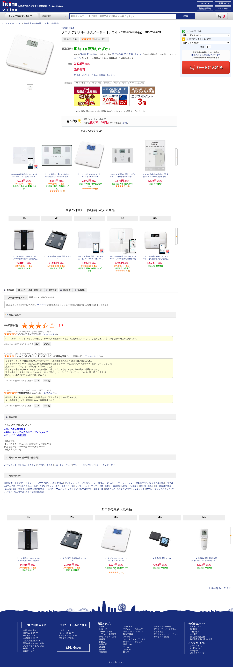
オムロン (31, 465)
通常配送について (30, 635)
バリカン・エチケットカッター (120, 483)
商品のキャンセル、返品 (33, 643)
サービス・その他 (161, 637)
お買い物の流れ (29, 630)
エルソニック (89, 465)
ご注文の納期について (32, 641)
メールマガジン (196, 646)
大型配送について (30, 638)
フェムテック (138, 489)
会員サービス (28, 651)
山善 (56, 465)
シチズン (41, 465)
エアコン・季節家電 (107, 634)
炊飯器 (102, 642)
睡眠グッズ (110, 489)
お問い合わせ (73, 647)
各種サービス (28, 648)
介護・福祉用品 (19, 489)
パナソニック (10, 465)
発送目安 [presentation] (67, 290)
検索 (186, 16)
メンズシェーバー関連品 (93, 483)
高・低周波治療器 (163, 486)
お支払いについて (30, 633)
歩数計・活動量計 (130, 486)
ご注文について (65, 630)
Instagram (194, 651)
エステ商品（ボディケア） (33, 486)
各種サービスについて (68, 635)
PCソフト (127, 652)
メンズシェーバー (72, 483)
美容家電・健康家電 (32, 23)
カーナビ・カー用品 (162, 626)
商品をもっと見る (220, 588)
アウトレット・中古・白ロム (166, 634)
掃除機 (102, 649)
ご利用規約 (194, 632)
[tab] (9, 290)
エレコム (22, 465)
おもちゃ (127, 649)
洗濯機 (102, 647)
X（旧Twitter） (196, 648)
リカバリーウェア (54, 489)
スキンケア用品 (124, 489)
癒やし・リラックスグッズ (158, 489)
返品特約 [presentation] (81, 290)
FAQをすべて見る (66, 638)
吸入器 (8, 489)
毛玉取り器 (19, 492)
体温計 (151, 486)
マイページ (223, 8)
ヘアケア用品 (56, 483)
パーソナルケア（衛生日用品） (77, 489)
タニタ (50, 465)
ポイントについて (66, 633)
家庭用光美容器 (156, 483)
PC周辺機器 (128, 634)
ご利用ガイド (223, 3)
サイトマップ (195, 626)
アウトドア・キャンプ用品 (165, 629)
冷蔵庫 (102, 639)
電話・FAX (127, 644)
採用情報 (194, 629)
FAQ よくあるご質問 (75, 625)
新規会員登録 (205, 8)
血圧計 (143, 486)
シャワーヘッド (82, 486)
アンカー (77, 465)
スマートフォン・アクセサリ (135, 639)
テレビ (102, 626)
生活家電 (103, 644)
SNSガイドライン (197, 653)
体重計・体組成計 (52, 23)
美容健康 (103, 652)
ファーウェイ (66, 465)
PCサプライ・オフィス (132, 642)
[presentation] (9, 289)
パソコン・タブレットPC (133, 632)
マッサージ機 (97, 486)
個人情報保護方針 (197, 637)
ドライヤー (30, 483)
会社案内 (194, 634)
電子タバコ (98, 489)
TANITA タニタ (68, 28)
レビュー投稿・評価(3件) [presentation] (31, 290)
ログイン (205, 3)
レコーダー (104, 629)
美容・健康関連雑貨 (34, 492)
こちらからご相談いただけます (206, 55)
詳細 (125, 123)
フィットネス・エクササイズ (60, 486)
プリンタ (127, 637)
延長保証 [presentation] (52, 290)
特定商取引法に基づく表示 (201, 639)
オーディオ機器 (105, 632)
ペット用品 (158, 632)
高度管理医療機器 (36, 489)
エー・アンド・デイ (105, 465)
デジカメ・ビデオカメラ (133, 629)
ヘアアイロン (43, 483)
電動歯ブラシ (142, 483)
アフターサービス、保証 (33, 646)
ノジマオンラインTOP (11, 23)
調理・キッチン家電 (107, 637)
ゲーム (126, 647)
